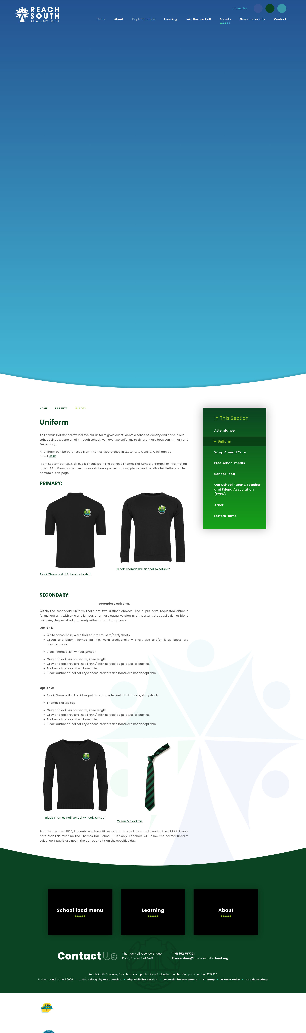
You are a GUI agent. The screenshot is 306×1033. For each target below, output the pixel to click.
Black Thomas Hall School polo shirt (65, 574)
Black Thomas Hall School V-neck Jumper (75, 818)
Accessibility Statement (180, 979)
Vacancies (240, 8)
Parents (61, 408)
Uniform (81, 408)
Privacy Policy (230, 979)
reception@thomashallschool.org (201, 958)
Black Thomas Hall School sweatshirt (143, 569)
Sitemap (209, 979)
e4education (112, 979)
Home (44, 408)
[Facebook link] (258, 8)
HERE (52, 456)
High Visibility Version (142, 979)
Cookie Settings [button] (257, 979)
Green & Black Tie (130, 821)
